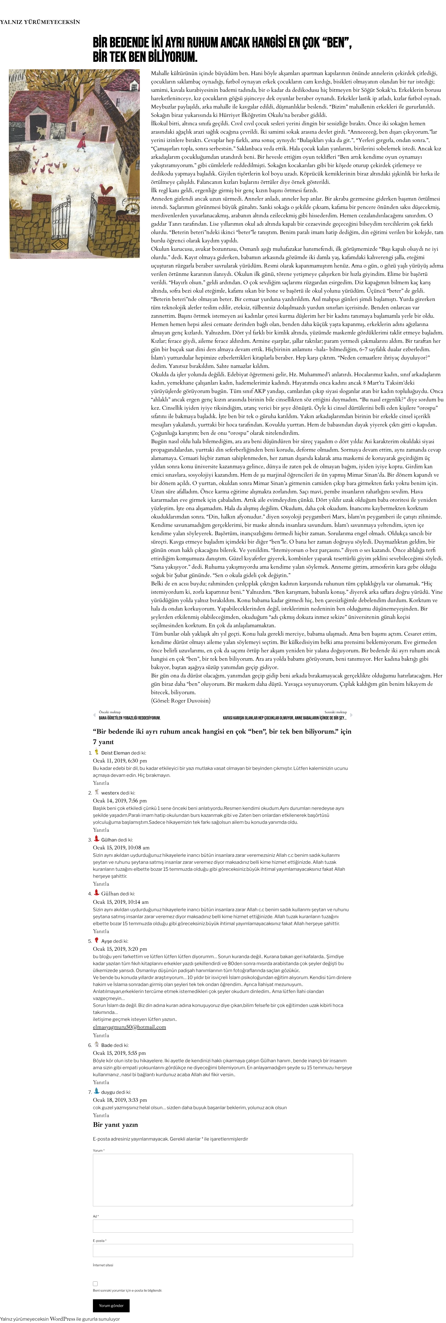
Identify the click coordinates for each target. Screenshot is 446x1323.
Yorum (99, 1150)
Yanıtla (101, 782)
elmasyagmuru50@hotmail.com (129, 1026)
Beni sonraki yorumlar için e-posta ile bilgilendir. (127, 1290)
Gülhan (110, 893)
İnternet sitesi (103, 1265)
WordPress (62, 1318)
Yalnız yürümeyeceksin (40, 22)
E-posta (99, 1241)
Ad (96, 1216)
